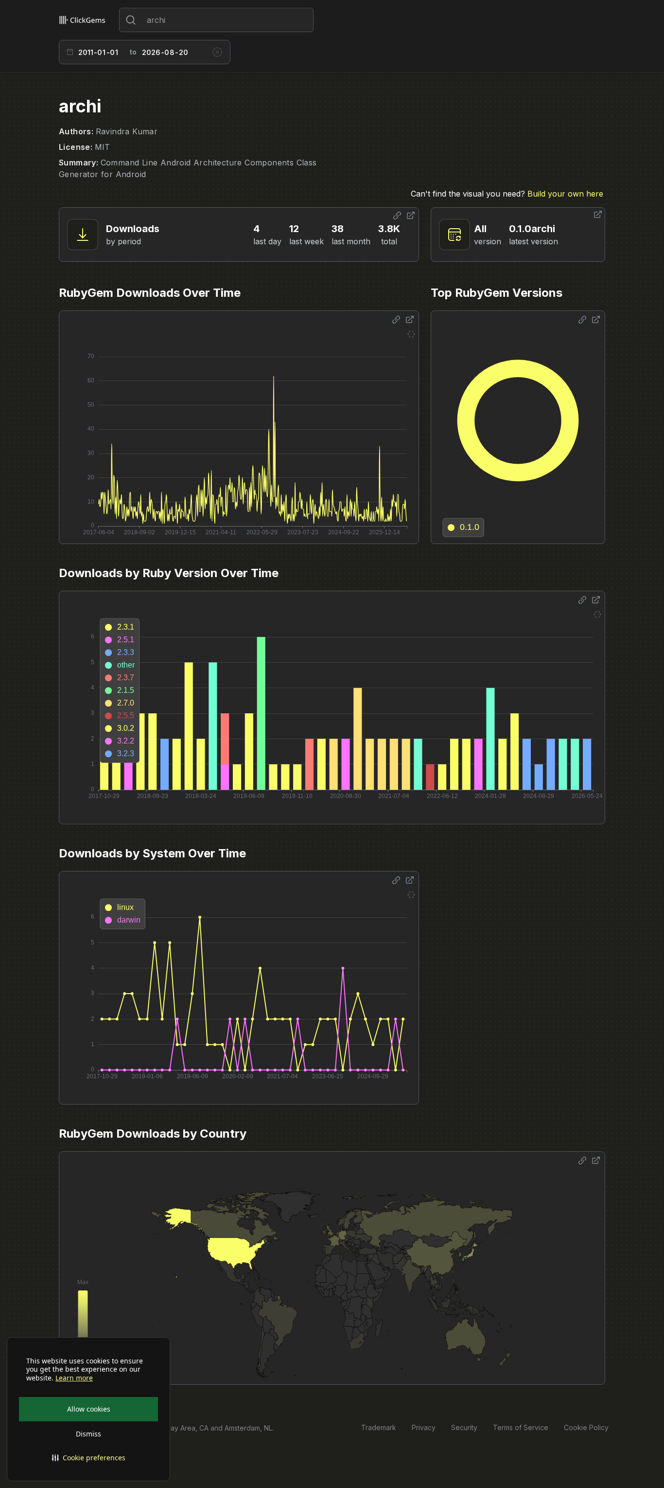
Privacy (424, 1427)
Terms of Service (520, 1427)
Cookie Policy (586, 1427)
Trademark (378, 1427)
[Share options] (397, 215)
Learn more (74, 1378)
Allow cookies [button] (88, 1409)
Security (464, 1427)
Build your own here (565, 194)
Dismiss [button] (88, 1433)
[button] (88, 1458)
